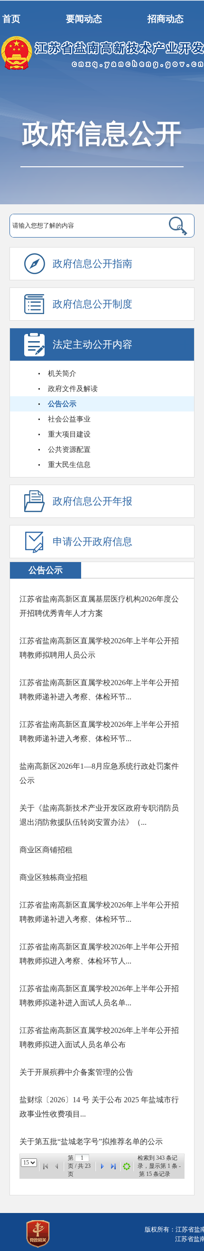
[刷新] (126, 1166)
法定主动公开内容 (92, 344)
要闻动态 (84, 19)
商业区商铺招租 (46, 850)
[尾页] (113, 1166)
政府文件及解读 (73, 388)
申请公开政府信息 (92, 541)
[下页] (102, 1166)
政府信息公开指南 (92, 263)
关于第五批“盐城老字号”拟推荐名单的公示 (91, 1141)
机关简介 (62, 373)
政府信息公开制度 (92, 304)
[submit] (168, 225)
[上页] (57, 1166)
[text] (81, 225)
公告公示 (62, 404)
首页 (11, 19)
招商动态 (166, 19)
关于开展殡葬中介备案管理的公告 (76, 1072)
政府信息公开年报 (92, 501)
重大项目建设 (69, 434)
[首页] (45, 1166)
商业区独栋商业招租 (53, 877)
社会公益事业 (69, 419)
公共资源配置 (69, 449)
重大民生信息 (69, 464)
